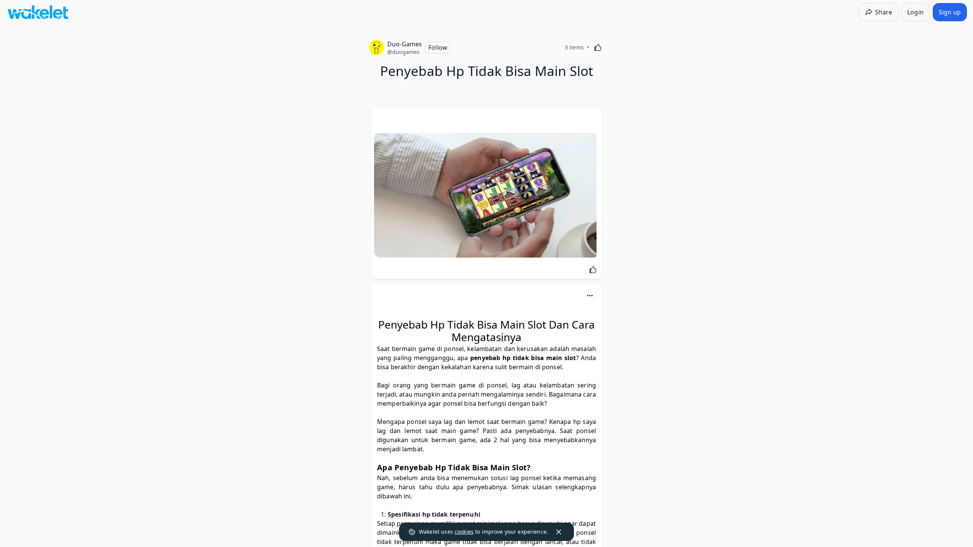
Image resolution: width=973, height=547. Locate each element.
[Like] (598, 47)
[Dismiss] (559, 532)
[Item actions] (590, 295)
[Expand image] (486, 195)
